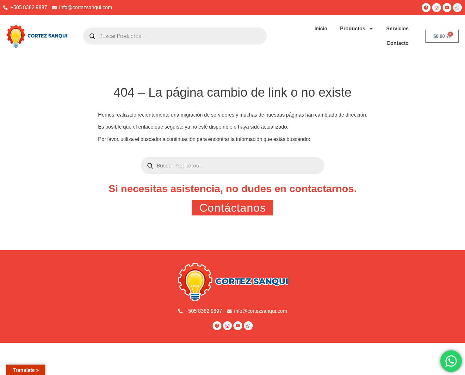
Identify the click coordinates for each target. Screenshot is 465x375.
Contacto (398, 43)
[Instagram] (436, 7)
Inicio (320, 28)
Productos (352, 28)
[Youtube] (447, 7)
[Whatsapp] (457, 7)
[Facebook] (426, 7)
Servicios (397, 28)
